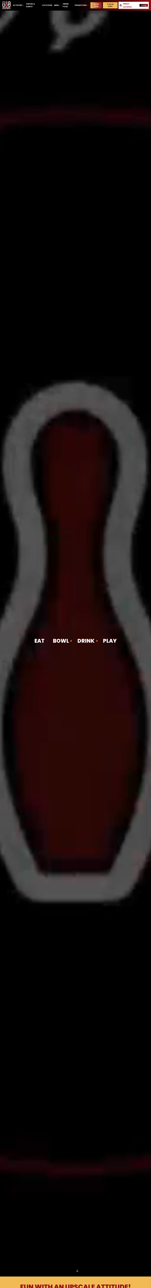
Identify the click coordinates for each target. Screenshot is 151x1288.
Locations (47, 5)
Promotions (82, 5)
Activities (18, 5)
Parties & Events (30, 5)
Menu (57, 5)
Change (144, 5)
